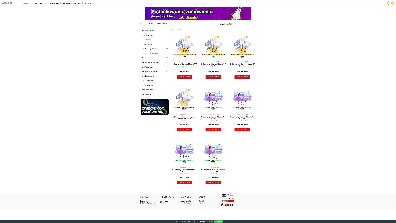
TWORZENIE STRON (69, 3)
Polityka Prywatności (147, 203)
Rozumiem (219, 221)
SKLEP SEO (27, 3)
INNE (79, 3)
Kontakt (201, 203)
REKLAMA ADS (54, 3)
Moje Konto (164, 201)
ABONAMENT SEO (40, 3)
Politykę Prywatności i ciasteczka (203, 221)
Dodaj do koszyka (184, 76)
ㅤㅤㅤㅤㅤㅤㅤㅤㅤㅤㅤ (84, 3)
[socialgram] (7, 3)
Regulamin (144, 201)
